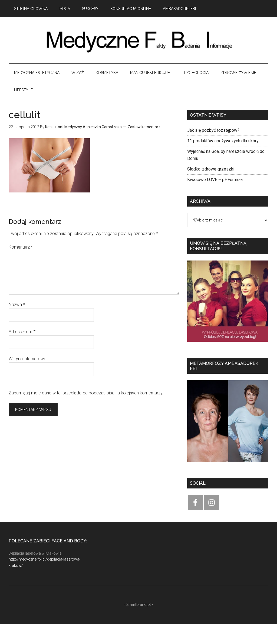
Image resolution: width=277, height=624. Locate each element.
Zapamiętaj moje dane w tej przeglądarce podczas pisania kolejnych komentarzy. (86, 392)
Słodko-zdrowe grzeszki (210, 169)
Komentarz (21, 247)
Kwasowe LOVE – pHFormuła (215, 179)
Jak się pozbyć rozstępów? (213, 130)
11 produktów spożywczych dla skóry (223, 140)
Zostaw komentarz (144, 127)
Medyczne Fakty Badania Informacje (138, 40)
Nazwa (17, 304)
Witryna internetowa (27, 358)
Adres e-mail (22, 331)
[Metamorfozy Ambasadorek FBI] (227, 463)
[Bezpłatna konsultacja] (227, 343)
